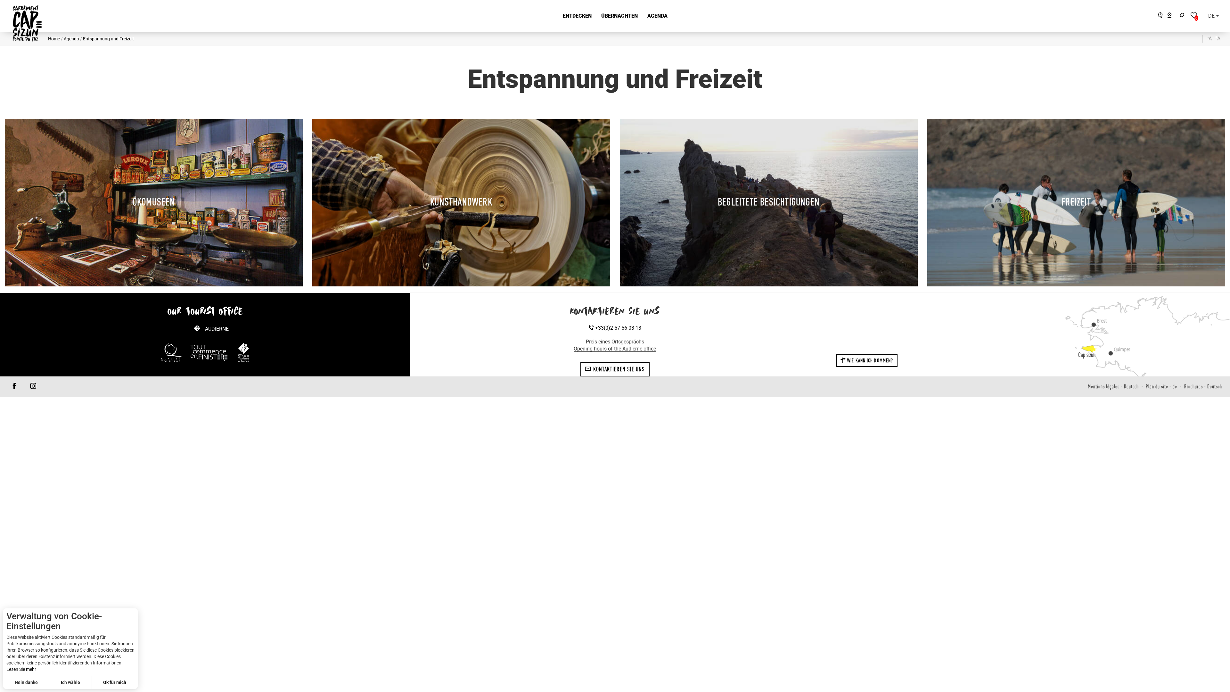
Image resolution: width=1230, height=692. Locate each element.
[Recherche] (1183, 16)
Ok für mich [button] (114, 682)
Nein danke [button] (26, 682)
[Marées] (1159, 16)
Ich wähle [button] (70, 682)
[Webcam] (1173, 16)
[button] (577, 16)
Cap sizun (1086, 354)
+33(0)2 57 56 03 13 (617, 328)
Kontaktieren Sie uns (618, 369)
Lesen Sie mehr (21, 669)
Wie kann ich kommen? (869, 360)
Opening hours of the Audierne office (615, 349)
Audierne (217, 329)
